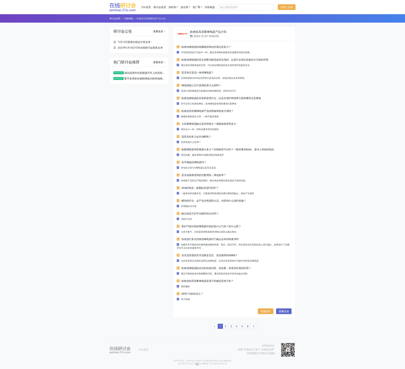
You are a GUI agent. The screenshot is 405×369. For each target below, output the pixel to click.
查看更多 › (159, 31)
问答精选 (210, 7)
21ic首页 (146, 7)
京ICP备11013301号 (187, 363)
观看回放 (284, 311)
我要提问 (266, 311)
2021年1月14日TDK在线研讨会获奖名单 (140, 47)
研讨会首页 (159, 7)
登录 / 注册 (286, 7)
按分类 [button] (184, 7)
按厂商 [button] (196, 7)
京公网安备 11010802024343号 (213, 363)
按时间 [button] (172, 7)
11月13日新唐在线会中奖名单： (135, 42)
